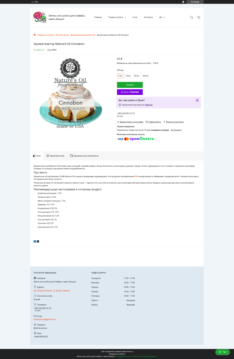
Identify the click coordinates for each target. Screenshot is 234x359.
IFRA (136, 176)
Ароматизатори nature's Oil (83, 35)
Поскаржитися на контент (125, 356)
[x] (38, 242)
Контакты (148, 17)
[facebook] (35, 242)
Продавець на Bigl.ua (117, 354)
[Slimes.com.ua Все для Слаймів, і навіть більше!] (40, 17)
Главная (98, 17)
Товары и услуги (115, 17)
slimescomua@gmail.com (45, 319)
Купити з (125, 92)
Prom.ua (130, 351)
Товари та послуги (46, 35)
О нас (135, 17)
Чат (224, 352)
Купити (130, 85)
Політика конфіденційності (146, 356)
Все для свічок (62, 35)
